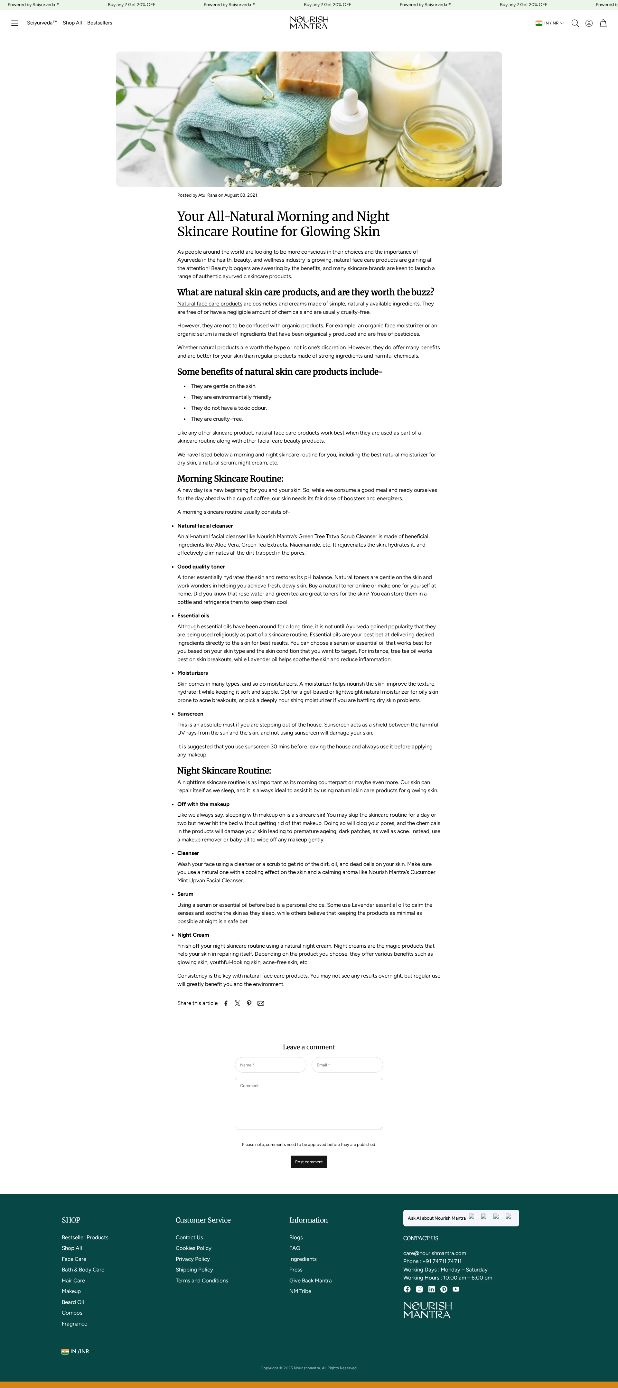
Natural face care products (209, 303)
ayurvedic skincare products (257, 276)
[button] (14, 23)
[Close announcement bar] (611, 5)
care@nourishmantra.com (434, 1253)
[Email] (261, 1003)
